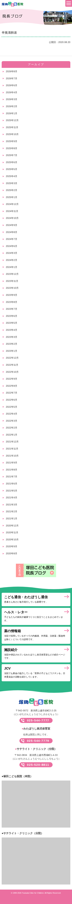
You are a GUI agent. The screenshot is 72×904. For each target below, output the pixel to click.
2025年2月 (11, 190)
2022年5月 (11, 406)
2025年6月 (11, 162)
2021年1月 (11, 518)
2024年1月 (11, 267)
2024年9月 (11, 225)
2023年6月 (11, 316)
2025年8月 (11, 148)
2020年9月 (11, 546)
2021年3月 (11, 504)
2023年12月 (12, 274)
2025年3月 (11, 183)
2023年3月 (11, 337)
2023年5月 (11, 322)
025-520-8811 (38, 764)
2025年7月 (11, 155)
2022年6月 (11, 399)
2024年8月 (11, 232)
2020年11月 (12, 532)
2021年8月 (11, 469)
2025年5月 (11, 169)
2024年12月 (12, 204)
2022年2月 (11, 427)
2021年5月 (11, 490)
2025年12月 (12, 120)
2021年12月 (12, 441)
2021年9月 (11, 462)
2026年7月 (11, 78)
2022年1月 (11, 434)
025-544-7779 (38, 740)
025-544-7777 (38, 720)
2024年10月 (12, 218)
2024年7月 (11, 239)
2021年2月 (11, 511)
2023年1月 (11, 351)
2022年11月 (12, 364)
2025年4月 (11, 176)
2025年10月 (12, 134)
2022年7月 (11, 392)
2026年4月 (11, 92)
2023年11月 (12, 281)
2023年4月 (11, 330)
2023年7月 (11, 309)
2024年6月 (11, 246)
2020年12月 (12, 525)
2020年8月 (11, 553)
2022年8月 (11, 385)
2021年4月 (11, 497)
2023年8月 (11, 302)
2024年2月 (11, 260)
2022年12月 (12, 357)
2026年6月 (11, 85)
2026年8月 (11, 71)
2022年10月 (12, 372)
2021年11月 (12, 448)
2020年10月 (12, 539)
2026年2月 (11, 106)
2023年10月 (12, 288)
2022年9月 (11, 378)
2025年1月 (11, 197)
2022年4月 (11, 413)
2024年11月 (12, 211)
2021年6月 (11, 483)
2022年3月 (11, 420)
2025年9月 (11, 141)
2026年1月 (11, 113)
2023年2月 (11, 343)
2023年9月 (11, 295)
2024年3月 (11, 253)
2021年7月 (11, 476)
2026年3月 (11, 99)
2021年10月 (12, 455)
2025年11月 (12, 127)
